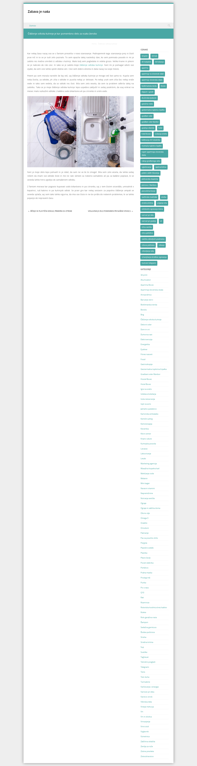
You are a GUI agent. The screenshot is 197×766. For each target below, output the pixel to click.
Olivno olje (145, 513)
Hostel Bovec (146, 379)
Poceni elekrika (147, 563)
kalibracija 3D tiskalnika (151, 140)
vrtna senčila (147, 227)
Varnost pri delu (147, 692)
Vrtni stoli (145, 726)
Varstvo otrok (146, 696)
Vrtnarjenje (145, 721)
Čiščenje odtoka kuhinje (107, 44)
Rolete (143, 612)
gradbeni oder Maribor (150, 122)
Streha (143, 637)
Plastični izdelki (147, 548)
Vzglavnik (145, 731)
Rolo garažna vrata (149, 617)
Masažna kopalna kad (150, 468)
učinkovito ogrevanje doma (152, 209)
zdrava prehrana (148, 245)
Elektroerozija (146, 339)
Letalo (143, 458)
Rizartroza (145, 602)
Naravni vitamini (148, 488)
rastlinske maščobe (149, 197)
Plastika (144, 553)
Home (94, 44)
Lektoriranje (146, 453)
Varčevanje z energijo (150, 686)
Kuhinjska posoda (148, 443)
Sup (142, 647)
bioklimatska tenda (149, 86)
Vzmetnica (145, 736)
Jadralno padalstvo (149, 409)
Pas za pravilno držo (149, 538)
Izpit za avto (146, 404)
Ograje (143, 503)
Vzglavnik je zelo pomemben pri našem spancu (110, 211)
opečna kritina (160, 167)
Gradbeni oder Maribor (150, 374)
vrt (161, 221)
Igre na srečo (146, 389)
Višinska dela (146, 701)
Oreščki (144, 523)
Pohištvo (144, 567)
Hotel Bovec (146, 384)
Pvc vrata (145, 587)
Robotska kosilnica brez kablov (154, 607)
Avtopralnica (146, 294)
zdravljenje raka (148, 251)
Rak (142, 597)
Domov (32, 25)
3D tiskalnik (146, 62)
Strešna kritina (147, 642)
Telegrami (145, 667)
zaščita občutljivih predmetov (153, 239)
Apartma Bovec (147, 285)
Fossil (143, 359)
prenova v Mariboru (149, 185)
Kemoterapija (146, 424)
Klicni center (146, 433)
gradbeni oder (147, 116)
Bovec (163, 86)
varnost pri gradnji (149, 221)
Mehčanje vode (147, 473)
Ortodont (145, 528)
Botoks (144, 309)
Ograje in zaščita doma (150, 508)
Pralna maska (146, 572)
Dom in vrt (145, 329)
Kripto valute (146, 438)
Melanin (144, 478)
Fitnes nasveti (146, 354)
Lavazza (144, 448)
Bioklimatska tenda (149, 304)
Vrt (142, 711)
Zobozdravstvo (147, 756)
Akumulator (146, 280)
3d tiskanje (159, 62)
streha (163, 197)
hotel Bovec (146, 134)
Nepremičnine (147, 493)
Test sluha (145, 677)
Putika (143, 582)
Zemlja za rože (147, 746)
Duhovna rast (146, 334)
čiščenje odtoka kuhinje (91, 65)
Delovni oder (146, 324)
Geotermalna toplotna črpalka (154, 369)
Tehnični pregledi (148, 662)
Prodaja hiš (145, 577)
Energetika (145, 344)
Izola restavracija (148, 399)
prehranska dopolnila (150, 179)
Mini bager (145, 483)
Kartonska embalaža (149, 414)
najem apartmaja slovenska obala (153, 153)
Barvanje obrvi (147, 299)
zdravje (161, 245)
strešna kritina (147, 203)
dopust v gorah (147, 92)
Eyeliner (144, 349)
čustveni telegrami (149, 263)
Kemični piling (147, 418)
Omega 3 (144, 518)
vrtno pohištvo (147, 233)
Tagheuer (145, 657)
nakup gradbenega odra (151, 161)
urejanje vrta (162, 203)
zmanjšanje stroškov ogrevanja (154, 257)
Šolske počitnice (148, 632)
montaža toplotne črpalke (152, 146)
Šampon (144, 622)
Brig (142, 314)
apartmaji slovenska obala (152, 80)
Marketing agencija (149, 463)
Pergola (144, 543)
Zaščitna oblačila (148, 741)
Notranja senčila (148, 498)
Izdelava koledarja (148, 394)
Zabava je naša (39, 11)
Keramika (145, 428)
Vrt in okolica (146, 716)
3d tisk (154, 56)
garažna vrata (147, 104)
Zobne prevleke (147, 751)
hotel (160, 128)
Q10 (142, 592)
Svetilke (144, 652)
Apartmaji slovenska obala (152, 289)
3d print (145, 56)
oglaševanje (146, 167)
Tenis (143, 672)
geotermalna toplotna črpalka (153, 110)
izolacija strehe (161, 134)
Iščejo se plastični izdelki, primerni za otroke (50, 211)
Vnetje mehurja (147, 706)
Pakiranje (145, 533)
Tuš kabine (145, 682)
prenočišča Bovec (148, 191)
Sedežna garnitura (148, 627)
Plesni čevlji (145, 557)
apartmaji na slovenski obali (153, 74)
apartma (145, 68)
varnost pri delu (148, 215)
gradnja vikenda (148, 128)
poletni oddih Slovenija (150, 173)
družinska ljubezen (149, 98)
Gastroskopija (146, 364)
